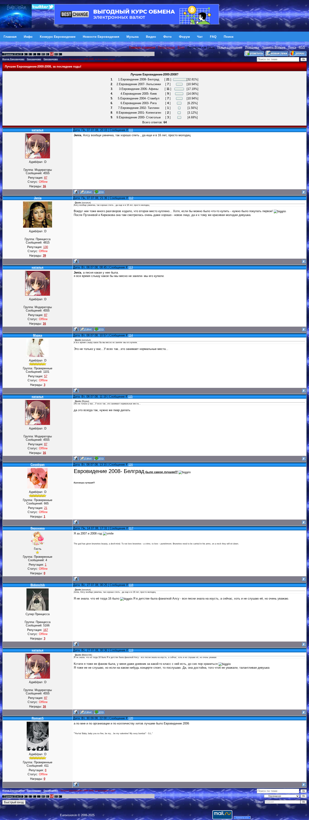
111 (131, 130)
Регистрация (166, 47)
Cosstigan (38, 464)
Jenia (37, 198)
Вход (181, 47)
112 (131, 198)
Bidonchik (38, 585)
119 (131, 650)
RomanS (38, 718)
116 (130, 464)
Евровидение (34, 59)
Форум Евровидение (13, 59)
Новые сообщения (229, 47)
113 (130, 267)
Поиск (292, 47)
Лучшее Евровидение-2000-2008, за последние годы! (87, 59)
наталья (37, 130)
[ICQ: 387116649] (99, 192)
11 (47, 54)
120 (130, 718)
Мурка (37, 335)
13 (55, 54)
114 (130, 335)
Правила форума (273, 47)
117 (131, 528)
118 (131, 585)
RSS (302, 47)
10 (42, 54)
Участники (252, 47)
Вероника (38, 528)
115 (130, 396)
